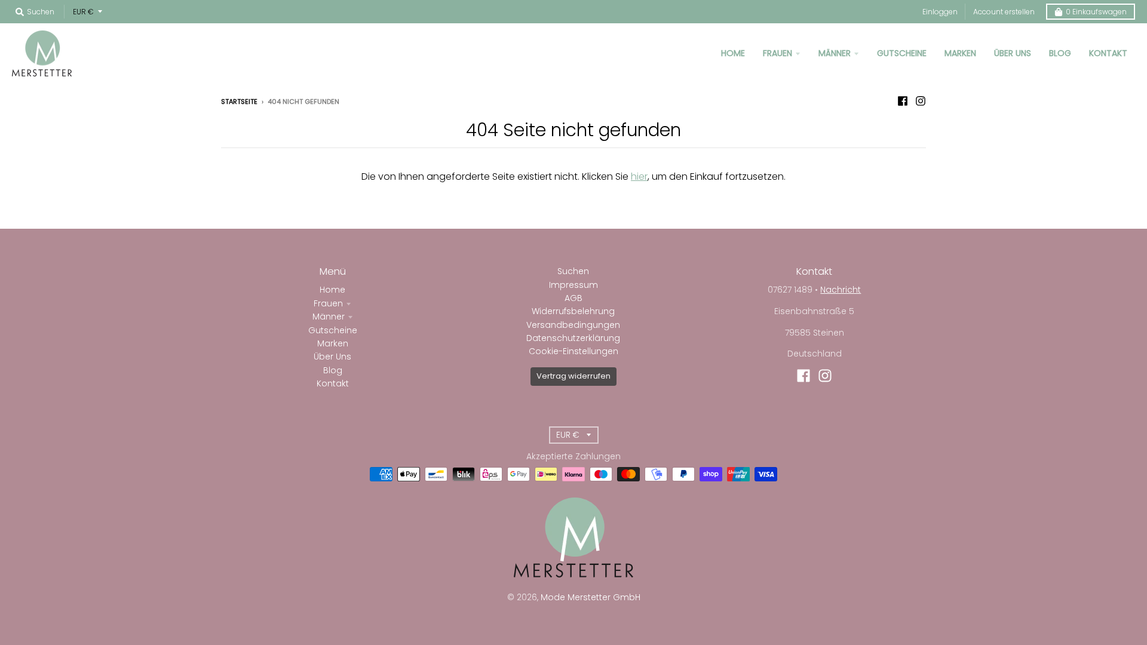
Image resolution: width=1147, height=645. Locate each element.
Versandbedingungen (573, 325)
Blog (332, 370)
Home (332, 290)
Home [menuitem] (733, 53)
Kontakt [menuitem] (1108, 53)
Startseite (239, 101)
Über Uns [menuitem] (1012, 53)
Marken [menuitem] (960, 53)
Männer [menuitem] (834, 53)
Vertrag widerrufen (573, 376)
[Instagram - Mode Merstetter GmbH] (920, 101)
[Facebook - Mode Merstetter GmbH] (902, 101)
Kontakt (333, 383)
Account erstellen (1004, 12)
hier (639, 176)
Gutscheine (332, 330)
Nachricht (840, 290)
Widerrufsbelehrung (573, 311)
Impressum (573, 285)
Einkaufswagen (1096, 12)
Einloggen (940, 12)
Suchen (573, 271)
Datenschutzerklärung (573, 338)
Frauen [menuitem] (777, 53)
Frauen (328, 303)
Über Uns (332, 357)
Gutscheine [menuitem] (902, 53)
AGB (573, 298)
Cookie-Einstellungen (573, 351)
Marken (332, 343)
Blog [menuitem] (1060, 53)
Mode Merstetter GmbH (590, 597)
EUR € (83, 12)
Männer (328, 316)
